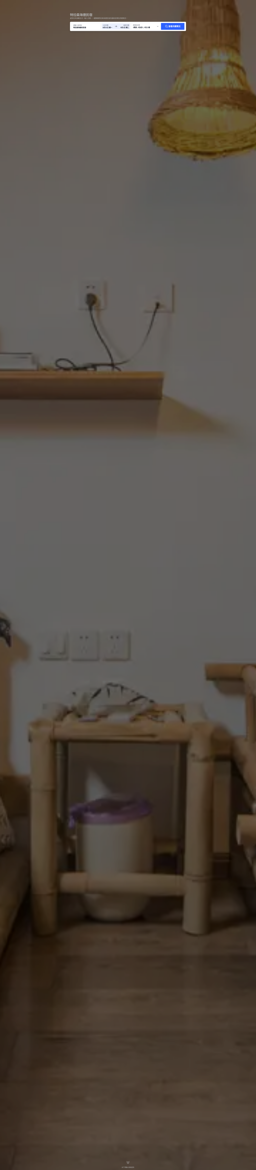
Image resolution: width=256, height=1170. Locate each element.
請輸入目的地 (77, 25)
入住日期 (105, 25)
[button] (214, 3)
